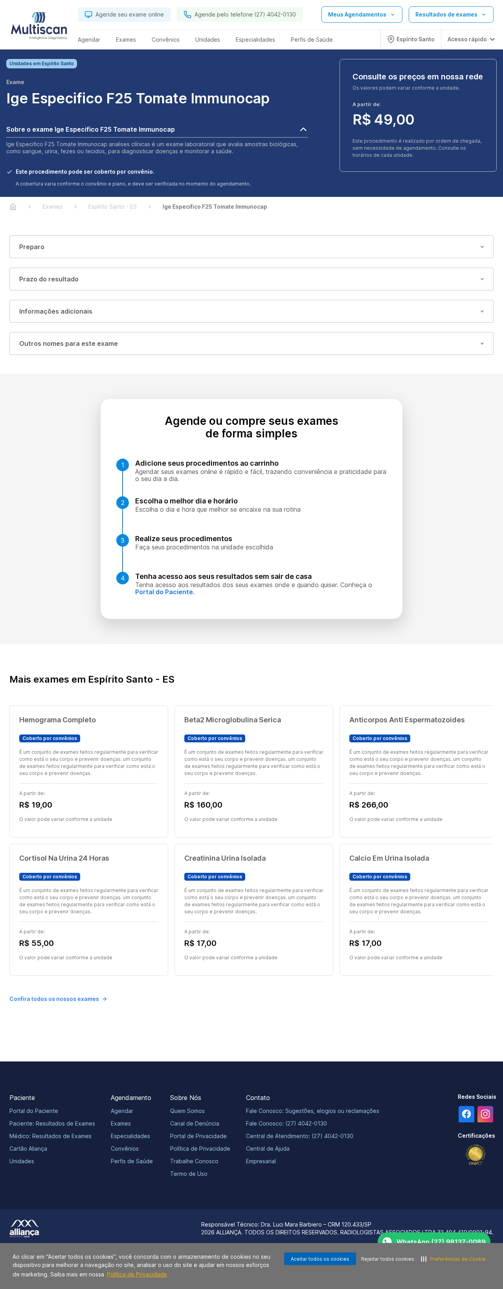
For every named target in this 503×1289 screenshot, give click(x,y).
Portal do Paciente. (165, 592)
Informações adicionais (55, 311)
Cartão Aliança (28, 1148)
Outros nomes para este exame (68, 343)
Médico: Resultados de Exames (50, 1136)
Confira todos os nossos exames (54, 998)
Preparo (31, 247)
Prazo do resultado (49, 279)
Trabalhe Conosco (194, 1161)
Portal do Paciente (33, 1110)
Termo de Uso (188, 1173)
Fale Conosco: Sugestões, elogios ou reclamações (312, 1110)
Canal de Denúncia (194, 1123)
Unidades (21, 1161)
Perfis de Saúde (132, 1161)
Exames (121, 1123)
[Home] (13, 206)
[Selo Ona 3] (476, 1154)
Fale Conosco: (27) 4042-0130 (286, 1123)
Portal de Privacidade (198, 1136)
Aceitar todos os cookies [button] (320, 1259)
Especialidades (130, 1136)
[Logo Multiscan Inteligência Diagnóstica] (38, 28)
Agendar (122, 1110)
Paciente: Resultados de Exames (52, 1123)
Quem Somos (187, 1110)
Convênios (125, 1148)
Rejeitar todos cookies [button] (387, 1259)
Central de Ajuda (268, 1148)
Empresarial (261, 1161)
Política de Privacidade (137, 1274)
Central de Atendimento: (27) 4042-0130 (299, 1136)
